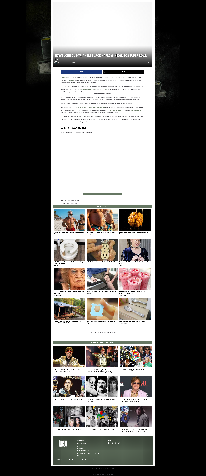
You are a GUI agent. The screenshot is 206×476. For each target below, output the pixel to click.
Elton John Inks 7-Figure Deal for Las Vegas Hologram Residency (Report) (100, 371)
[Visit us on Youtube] (113, 443)
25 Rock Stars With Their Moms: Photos (67, 429)
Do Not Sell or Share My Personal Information (88, 454)
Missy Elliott (103, 89)
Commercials (70, 203)
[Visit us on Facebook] (116, 443)
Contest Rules (80, 446)
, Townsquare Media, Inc (78, 460)
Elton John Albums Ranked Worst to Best (68, 399)
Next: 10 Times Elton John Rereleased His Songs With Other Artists (102, 194)
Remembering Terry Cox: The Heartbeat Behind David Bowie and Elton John (134, 430)
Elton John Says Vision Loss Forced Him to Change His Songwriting (134, 401)
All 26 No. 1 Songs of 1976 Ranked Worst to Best (101, 401)
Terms (79, 445)
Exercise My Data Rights (83, 452)
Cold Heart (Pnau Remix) (117, 110)
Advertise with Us (81, 443)
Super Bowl (71, 80)
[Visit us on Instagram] (110, 443)
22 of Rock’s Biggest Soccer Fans (132, 370)
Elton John (64, 77)
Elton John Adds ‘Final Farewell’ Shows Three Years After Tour (67, 371)
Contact (79, 455)
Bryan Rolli (60, 62)
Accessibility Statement (83, 450)
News (76, 203)
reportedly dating (136, 110)
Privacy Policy (80, 448)
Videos (79, 203)
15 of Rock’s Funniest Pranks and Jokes (101, 429)
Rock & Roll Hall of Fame (88, 89)
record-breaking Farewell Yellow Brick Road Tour (91, 107)
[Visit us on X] (119, 443)
